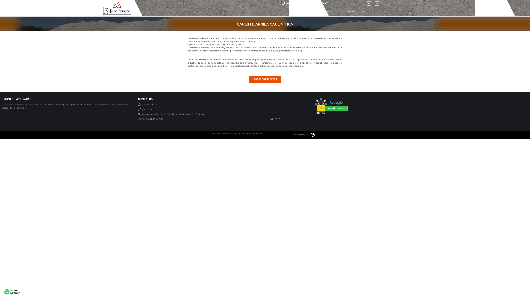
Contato (366, 11)
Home (293, 11)
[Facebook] (369, 3)
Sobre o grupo (311, 11)
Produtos (332, 11)
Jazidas (351, 11)
